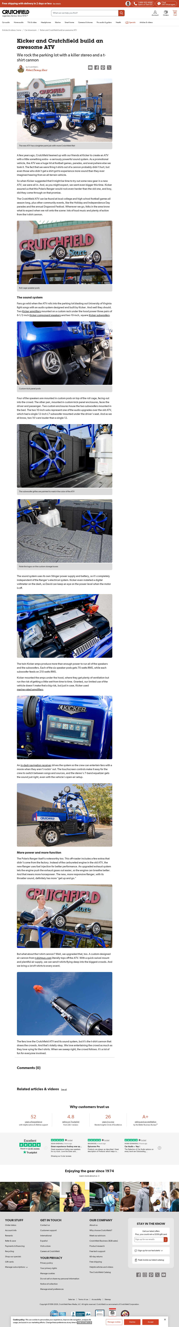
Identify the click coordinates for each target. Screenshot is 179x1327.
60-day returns (96, 1257)
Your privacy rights (48, 1268)
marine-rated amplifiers (30, 689)
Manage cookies (47, 1274)
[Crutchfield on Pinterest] (151, 1275)
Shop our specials (13, 1257)
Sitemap (108, 1299)
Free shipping (31, 3)
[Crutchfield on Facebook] (138, 1275)
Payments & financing (15, 1246)
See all (64, 1090)
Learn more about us (88, 1176)
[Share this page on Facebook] (96, 67)
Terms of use (83, 1299)
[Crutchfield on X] (157, 1275)
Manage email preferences (52, 1289)
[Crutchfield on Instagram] (144, 1275)
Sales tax (71, 1299)
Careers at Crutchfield (50, 1251)
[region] (89, 1197)
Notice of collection (49, 1284)
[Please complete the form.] (166, 1239)
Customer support (48, 1230)
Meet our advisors (97, 1236)
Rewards (9, 1236)
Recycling (9, 1251)
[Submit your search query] (121, 13)
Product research (97, 1246)
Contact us (45, 1225)
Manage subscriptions (15, 1267)
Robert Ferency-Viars (36, 70)
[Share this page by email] (90, 67)
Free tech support (97, 1251)
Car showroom (31, 30)
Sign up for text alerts (149, 1251)
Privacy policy (46, 1263)
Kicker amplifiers (31, 311)
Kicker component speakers (45, 315)
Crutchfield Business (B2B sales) (104, 1241)
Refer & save (10, 1241)
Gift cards (9, 1262)
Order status (10, 1225)
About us (94, 1225)
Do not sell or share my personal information (59, 1279)
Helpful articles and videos (101, 1267)
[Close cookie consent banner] (165, 1319)
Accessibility (96, 1299)
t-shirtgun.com (43, 958)
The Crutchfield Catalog (100, 1272)
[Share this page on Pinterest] (102, 67)
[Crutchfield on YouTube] (163, 1275)
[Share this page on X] (109, 67)
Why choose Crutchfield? (101, 1230)
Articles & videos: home (11, 30)
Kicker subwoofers (99, 315)
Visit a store (45, 1246)
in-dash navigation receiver (36, 765)
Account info (11, 1230)
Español (44, 1241)
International (46, 1236)
